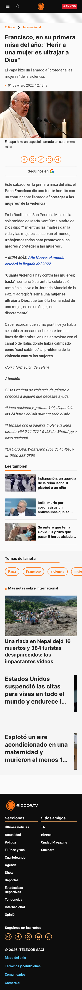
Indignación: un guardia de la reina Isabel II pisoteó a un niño (57, 483)
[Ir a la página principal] (41, 6)
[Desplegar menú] (7, 6)
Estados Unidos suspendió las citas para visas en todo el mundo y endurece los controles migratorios (37, 694)
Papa (12, 571)
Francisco (33, 571)
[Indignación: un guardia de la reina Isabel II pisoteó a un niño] (20, 483)
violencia (57, 571)
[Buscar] (17, 6)
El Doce (10, 27)
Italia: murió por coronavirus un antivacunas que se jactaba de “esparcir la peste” (56, 512)
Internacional (32, 27)
